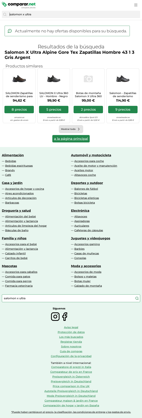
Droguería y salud (16, 210)
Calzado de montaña (88, 285)
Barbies (79, 248)
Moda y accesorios (86, 266)
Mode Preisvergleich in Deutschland (71, 395)
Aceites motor (83, 170)
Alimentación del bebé (20, 216)
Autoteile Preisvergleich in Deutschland (71, 391)
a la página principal (71, 139)
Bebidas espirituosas (19, 165)
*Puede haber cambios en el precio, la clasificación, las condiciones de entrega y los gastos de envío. (71, 412)
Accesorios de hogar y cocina (24, 188)
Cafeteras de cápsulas (88, 230)
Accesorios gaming (87, 244)
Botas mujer (82, 281)
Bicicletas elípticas (86, 198)
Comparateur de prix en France (71, 371)
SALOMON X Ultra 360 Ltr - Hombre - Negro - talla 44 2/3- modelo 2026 (53, 95)
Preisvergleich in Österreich (71, 376)
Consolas (80, 258)
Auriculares (81, 225)
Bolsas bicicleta (84, 202)
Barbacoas (12, 202)
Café (8, 175)
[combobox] (74, 14)
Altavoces (80, 216)
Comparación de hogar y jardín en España (71, 405)
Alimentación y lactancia (21, 221)
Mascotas (9, 266)
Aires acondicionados (19, 193)
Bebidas (10, 161)
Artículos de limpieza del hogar (26, 225)
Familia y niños (14, 238)
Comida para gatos (17, 276)
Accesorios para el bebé (21, 244)
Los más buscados (71, 337)
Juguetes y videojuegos (90, 238)
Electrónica (80, 210)
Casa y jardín (12, 183)
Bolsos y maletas (85, 276)
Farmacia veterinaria (19, 285)
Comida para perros (18, 281)
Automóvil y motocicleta (91, 155)
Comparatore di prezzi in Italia (71, 367)
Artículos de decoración (21, 198)
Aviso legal (71, 327)
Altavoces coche (85, 175)
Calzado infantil (15, 253)
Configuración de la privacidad (71, 356)
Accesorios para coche (89, 161)
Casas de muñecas (86, 253)
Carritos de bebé (16, 258)
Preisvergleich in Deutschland (71, 381)
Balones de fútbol (86, 188)
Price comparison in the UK (71, 386)
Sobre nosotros (71, 346)
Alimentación (13, 155)
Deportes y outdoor (87, 183)
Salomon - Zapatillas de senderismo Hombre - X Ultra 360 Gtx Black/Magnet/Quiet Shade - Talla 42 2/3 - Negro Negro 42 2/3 (123, 95)
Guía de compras (71, 351)
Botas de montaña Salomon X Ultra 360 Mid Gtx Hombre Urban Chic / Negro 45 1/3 (88, 95)
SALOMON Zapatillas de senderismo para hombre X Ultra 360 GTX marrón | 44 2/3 (19, 95)
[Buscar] (5, 14)
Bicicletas (80, 193)
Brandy (10, 170)
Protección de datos (71, 332)
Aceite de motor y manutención (95, 165)
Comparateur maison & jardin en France (71, 400)
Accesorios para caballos (21, 272)
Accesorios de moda (87, 272)
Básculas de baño (16, 230)
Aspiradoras (82, 221)
